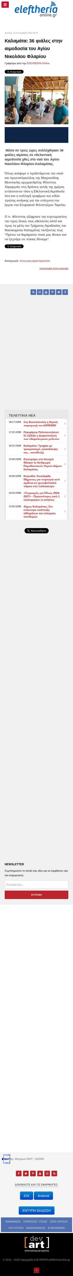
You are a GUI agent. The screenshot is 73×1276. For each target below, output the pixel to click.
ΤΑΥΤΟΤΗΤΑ (15, 1227)
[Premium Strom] (36, 134)
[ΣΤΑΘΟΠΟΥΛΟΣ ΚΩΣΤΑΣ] (36, 1243)
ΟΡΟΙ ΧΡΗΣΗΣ (59, 1221)
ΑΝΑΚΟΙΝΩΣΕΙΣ (35, 1227)
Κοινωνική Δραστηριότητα (35, 260)
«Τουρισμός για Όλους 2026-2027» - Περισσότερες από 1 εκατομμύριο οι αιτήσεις (42, 496)
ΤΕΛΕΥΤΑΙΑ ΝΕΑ (22, 415)
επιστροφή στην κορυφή (54, 268)
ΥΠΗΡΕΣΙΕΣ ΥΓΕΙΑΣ (35, 1221)
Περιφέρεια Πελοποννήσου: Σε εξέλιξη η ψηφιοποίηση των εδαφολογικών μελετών (41, 435)
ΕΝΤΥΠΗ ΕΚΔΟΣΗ (36, 1210)
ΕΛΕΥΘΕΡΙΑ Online (38, 63)
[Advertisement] (36, 635)
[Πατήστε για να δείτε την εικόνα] (36, 100)
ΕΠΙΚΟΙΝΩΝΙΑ (56, 1227)
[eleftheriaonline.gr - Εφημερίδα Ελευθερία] (36, 9)
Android (43, 1195)
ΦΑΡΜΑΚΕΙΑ (12, 1221)
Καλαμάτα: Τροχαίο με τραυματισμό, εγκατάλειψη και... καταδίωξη (41, 449)
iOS (26, 1195)
